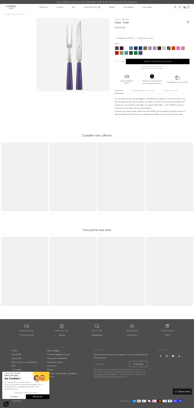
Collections (14, 14)
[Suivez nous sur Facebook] (161, 356)
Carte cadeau (16, 369)
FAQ (13, 366)
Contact (14, 350)
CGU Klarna (51, 366)
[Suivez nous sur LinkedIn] (179, 356)
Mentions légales (53, 350)
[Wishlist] (180, 7)
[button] (6, 404)
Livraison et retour (170, 91)
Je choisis (14, 397)
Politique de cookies (54, 362)
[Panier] (189, 7)
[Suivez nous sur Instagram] (167, 356)
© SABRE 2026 (17, 401)
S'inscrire (138, 364)
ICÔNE (22, 14)
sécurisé (62, 335)
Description (119, 91)
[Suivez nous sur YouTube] (173, 356)
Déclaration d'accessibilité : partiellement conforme (62, 375)
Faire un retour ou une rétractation (24, 362)
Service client (17, 358)
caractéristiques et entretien (143, 91)
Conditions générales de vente (58, 354)
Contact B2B (16, 354)
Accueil (6, 14)
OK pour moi (37, 397)
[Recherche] (175, 7)
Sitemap (50, 369)
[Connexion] (184, 7)
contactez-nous (96, 335)
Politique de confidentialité (57, 358)
